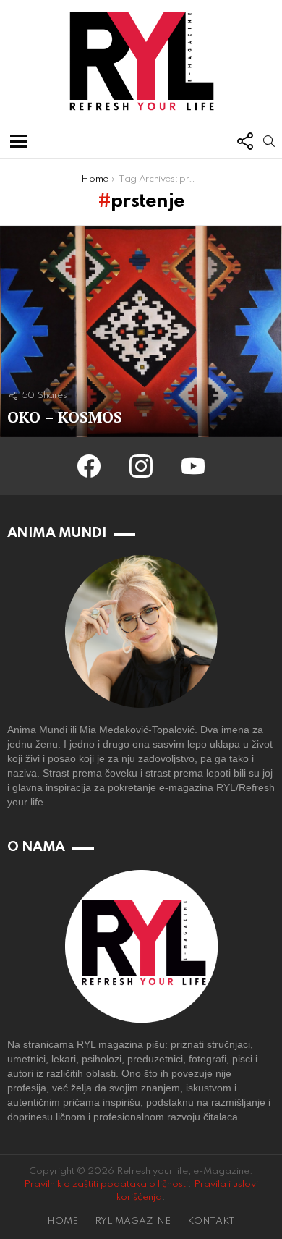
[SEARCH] (269, 141)
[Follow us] (244, 141)
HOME (62, 1221)
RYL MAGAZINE (133, 1221)
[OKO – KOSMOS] (141, 332)
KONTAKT (211, 1221)
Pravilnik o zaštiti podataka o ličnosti (106, 1184)
